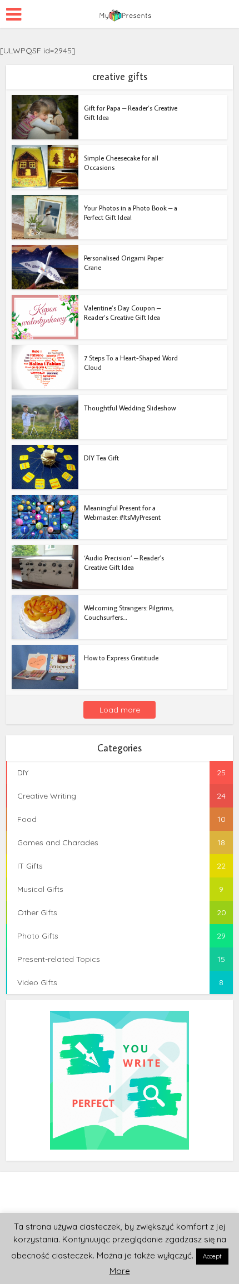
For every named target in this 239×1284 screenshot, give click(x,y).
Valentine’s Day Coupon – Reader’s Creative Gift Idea (122, 312)
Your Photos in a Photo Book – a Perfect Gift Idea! (130, 212)
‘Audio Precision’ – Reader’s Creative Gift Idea (124, 562)
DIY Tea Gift (101, 457)
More (119, 1271)
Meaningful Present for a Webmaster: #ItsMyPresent (122, 512)
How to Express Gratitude (121, 657)
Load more (119, 710)
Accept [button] (212, 1256)
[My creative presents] (119, 12)
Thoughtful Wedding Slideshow (130, 407)
